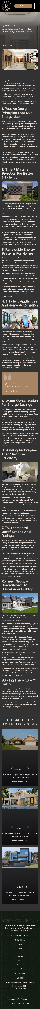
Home (20, 945)
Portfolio (20, 957)
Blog (20, 961)
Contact (20, 965)
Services (20, 953)
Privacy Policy (20, 969)
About (20, 949)
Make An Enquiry (22, 6)
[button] (37, 6)
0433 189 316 (20, 978)
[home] (6, 6)
